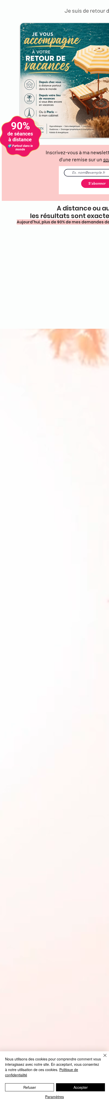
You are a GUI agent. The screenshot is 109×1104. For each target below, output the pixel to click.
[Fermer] (102, 1058)
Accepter (81, 1087)
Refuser (29, 1087)
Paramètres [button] (54, 1096)
